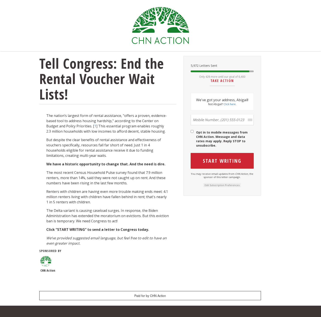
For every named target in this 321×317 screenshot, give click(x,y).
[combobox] (250, 120)
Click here (230, 104)
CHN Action (47, 270)
